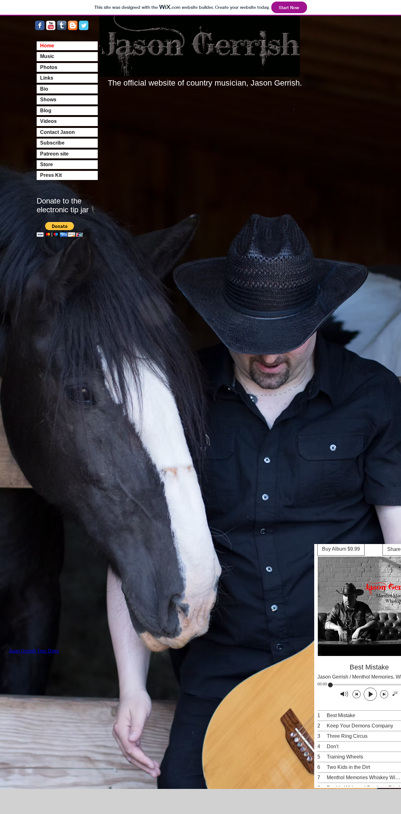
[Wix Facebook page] (39, 25)
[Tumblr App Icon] (61, 25)
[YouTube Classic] (50, 25)
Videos (48, 121)
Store (46, 164)
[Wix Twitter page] (83, 25)
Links (46, 78)
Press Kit (51, 175)
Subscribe (52, 142)
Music (47, 56)
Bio (44, 89)
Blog (45, 110)
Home (47, 45)
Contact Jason (57, 132)
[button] (60, 229)
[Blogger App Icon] (72, 25)
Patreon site (54, 153)
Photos (48, 67)
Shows (48, 99)
